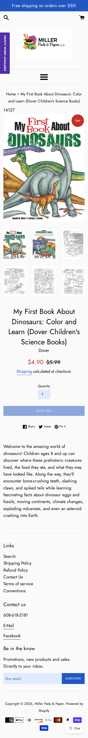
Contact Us (13, 577)
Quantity (44, 386)
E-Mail (8, 625)
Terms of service (18, 584)
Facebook (12, 636)
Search (9, 556)
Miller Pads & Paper (49, 703)
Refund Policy (15, 570)
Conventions (14, 591)
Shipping (24, 371)
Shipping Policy (17, 563)
